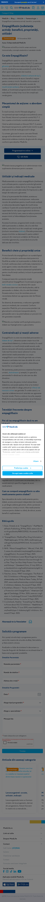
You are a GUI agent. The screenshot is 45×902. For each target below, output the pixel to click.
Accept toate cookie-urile (22, 473)
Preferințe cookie (21, 468)
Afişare (36, 461)
